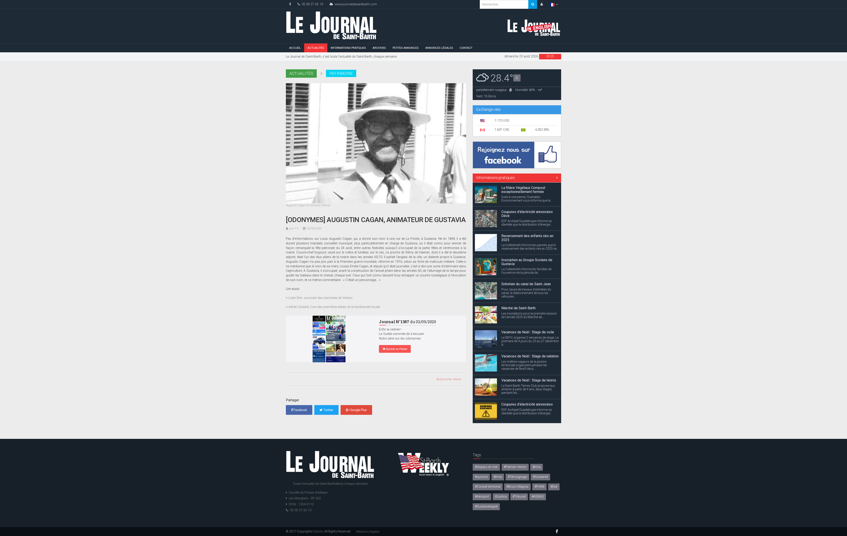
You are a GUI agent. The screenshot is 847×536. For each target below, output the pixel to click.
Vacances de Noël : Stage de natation (530, 343)
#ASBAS (538, 496)
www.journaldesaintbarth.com (355, 4)
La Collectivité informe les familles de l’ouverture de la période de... (526, 258)
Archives (379, 47)
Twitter (327, 410)
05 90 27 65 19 (311, 4)
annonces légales (439, 47)
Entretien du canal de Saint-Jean (526, 271)
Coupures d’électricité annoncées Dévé (527, 201)
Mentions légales (367, 531)
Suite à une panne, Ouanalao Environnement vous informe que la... (526, 186)
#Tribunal (519, 496)
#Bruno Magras (517, 487)
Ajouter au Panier (396, 349)
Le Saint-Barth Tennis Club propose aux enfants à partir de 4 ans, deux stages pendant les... (528, 376)
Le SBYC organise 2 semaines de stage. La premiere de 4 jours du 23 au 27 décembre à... (530, 328)
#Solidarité (540, 477)
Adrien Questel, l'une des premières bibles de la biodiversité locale (334, 307)
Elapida (318, 531)
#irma (498, 477)
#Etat (553, 487)
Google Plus (358, 410)
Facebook (300, 410)
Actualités (315, 47)
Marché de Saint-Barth (518, 295)
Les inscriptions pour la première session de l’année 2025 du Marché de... (529, 302)
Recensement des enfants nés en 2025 (527, 225)
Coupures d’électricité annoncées (527, 391)
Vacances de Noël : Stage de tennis (528, 367)
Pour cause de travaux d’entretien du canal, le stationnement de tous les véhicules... (526, 280)
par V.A (294, 228)
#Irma (536, 467)
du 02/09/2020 (407, 321)
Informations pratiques (348, 47)
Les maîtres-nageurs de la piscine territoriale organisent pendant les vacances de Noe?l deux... (524, 352)
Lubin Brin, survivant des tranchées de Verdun (320, 298)
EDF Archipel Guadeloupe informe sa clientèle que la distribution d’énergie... (526, 210)
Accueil (295, 47)
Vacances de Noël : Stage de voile (527, 319)
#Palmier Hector (515, 467)
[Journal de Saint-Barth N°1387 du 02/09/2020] (329, 339)
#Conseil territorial (487, 487)
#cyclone (481, 477)
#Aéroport (482, 496)
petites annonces (406, 47)
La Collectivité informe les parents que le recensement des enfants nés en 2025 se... (529, 234)
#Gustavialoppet (486, 506)
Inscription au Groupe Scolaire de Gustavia (526, 249)
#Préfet (539, 487)
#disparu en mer (486, 467)
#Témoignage (517, 477)
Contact (466, 47)
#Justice (501, 496)
